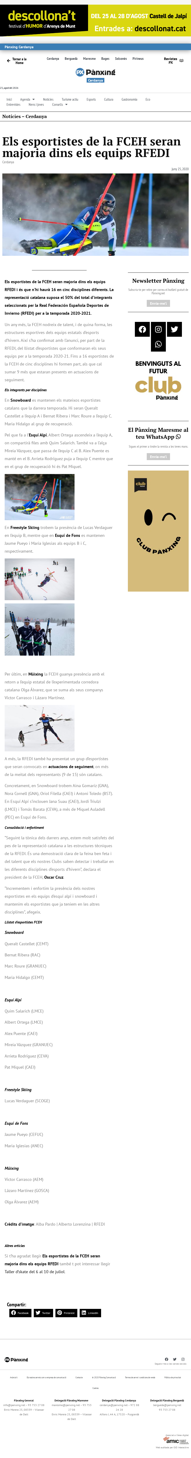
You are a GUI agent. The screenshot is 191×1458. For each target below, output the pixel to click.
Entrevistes (13, 104)
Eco (148, 99)
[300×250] (158, 381)
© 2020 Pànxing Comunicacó (104, 1377)
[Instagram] (158, 329)
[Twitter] (174, 329)
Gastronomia (129, 99)
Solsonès (121, 58)
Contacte (79, 1377)
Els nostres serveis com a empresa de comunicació (46, 1377)
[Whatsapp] (158, 344)
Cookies (95, 1388)
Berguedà (71, 58)
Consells (57, 104)
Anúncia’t (13, 1377)
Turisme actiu (70, 99)
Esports (91, 99)
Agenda (25, 99)
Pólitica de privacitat (172, 1377)
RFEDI (10, 289)
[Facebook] (142, 329)
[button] (20, 1313)
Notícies (48, 99)
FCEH (46, 281)
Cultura (108, 99)
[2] (158, 531)
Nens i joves (36, 104)
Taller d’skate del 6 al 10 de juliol (35, 1271)
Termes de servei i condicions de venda (140, 1377)
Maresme (89, 58)
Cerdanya (53, 58)
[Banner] (95, 20)
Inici (9, 99)
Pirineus (138, 58)
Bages (105, 58)
